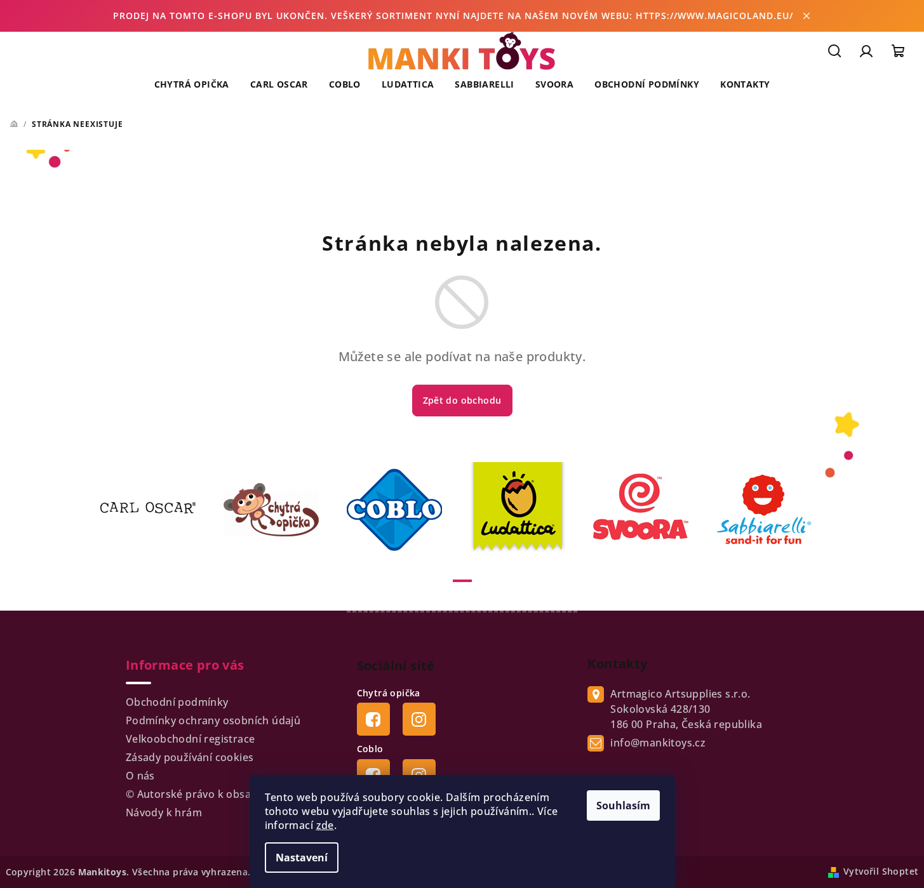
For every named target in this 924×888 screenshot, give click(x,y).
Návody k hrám (164, 812)
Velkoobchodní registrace (190, 739)
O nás (140, 776)
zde (325, 825)
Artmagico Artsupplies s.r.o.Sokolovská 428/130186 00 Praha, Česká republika (686, 709)
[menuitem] (191, 84)
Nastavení (302, 858)
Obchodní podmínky (177, 702)
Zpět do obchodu (462, 400)
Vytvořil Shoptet (880, 871)
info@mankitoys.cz (658, 743)
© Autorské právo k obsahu (195, 794)
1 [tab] (462, 581)
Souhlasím (623, 805)
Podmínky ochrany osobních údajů (213, 720)
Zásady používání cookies (190, 757)
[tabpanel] (155, 510)
